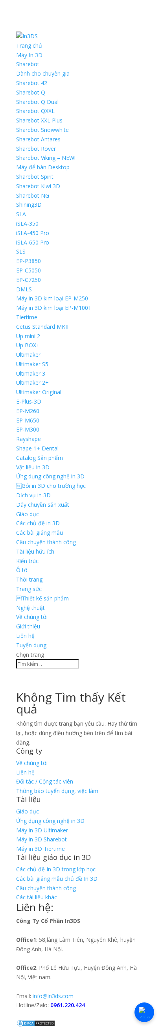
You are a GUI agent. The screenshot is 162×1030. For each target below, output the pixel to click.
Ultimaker (28, 354)
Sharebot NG (32, 195)
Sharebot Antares (38, 139)
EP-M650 (27, 420)
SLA (21, 214)
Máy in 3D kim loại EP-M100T (54, 307)
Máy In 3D (29, 55)
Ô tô (22, 570)
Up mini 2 (28, 336)
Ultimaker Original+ (40, 392)
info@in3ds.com (53, 996)
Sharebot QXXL (35, 111)
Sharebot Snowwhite (42, 129)
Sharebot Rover (36, 148)
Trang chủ (29, 45)
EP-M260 (27, 411)
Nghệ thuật (30, 607)
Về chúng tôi (32, 617)
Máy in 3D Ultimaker (42, 830)
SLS (21, 251)
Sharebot (27, 64)
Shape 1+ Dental (37, 448)
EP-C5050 (28, 270)
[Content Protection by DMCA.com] (35, 1025)
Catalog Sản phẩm (39, 457)
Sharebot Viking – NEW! (45, 157)
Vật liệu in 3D (33, 467)
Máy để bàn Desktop (43, 167)
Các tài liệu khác (36, 897)
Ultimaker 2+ (32, 382)
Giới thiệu (28, 626)
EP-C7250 (28, 279)
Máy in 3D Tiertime (40, 848)
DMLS (24, 289)
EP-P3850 (28, 261)
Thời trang (29, 579)
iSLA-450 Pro (32, 233)
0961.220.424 (67, 1005)
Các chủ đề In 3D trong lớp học (56, 869)
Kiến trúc (27, 561)
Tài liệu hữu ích (35, 551)
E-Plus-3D (28, 401)
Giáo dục (27, 514)
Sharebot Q (30, 92)
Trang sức (29, 589)
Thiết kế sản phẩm (42, 598)
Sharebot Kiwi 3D (38, 186)
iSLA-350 (27, 223)
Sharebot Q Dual (37, 102)
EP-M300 (27, 429)
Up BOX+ (28, 345)
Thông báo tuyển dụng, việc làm (57, 791)
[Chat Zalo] (144, 1012)
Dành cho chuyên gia (43, 73)
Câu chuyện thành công (46, 542)
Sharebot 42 (31, 83)
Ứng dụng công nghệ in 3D (50, 476)
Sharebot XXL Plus (39, 120)
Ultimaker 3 (30, 373)
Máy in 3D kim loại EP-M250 (52, 298)
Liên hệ (25, 635)
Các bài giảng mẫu (39, 532)
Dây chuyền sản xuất (42, 504)
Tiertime (26, 317)
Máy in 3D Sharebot (41, 839)
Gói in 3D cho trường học (51, 485)
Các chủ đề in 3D (38, 523)
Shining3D (29, 204)
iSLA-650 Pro (32, 242)
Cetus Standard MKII (42, 326)
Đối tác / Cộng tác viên (44, 781)
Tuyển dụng (31, 645)
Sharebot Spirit (34, 176)
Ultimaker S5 (32, 364)
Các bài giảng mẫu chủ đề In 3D (57, 878)
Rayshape (28, 439)
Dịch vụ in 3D (33, 495)
